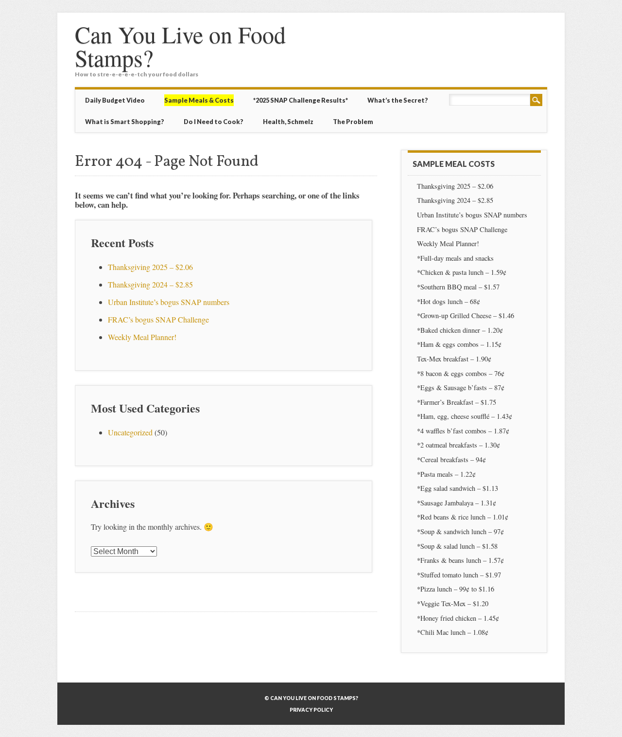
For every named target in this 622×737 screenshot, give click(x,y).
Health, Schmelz (288, 122)
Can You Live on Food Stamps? (180, 45)
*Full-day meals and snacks (455, 258)
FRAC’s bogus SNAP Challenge (158, 319)
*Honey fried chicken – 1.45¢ (458, 618)
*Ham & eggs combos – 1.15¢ (459, 344)
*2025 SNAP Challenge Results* (300, 100)
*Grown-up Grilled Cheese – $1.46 (465, 315)
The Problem (353, 122)
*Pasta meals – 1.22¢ (446, 474)
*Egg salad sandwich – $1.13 (457, 488)
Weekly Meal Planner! (142, 337)
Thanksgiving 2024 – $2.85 (151, 284)
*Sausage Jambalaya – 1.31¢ (456, 502)
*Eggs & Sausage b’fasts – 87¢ (460, 387)
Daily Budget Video (115, 100)
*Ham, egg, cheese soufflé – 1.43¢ (464, 416)
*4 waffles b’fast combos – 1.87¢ (463, 430)
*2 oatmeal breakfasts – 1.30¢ (458, 444)
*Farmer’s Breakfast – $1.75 (456, 402)
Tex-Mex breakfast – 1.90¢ (454, 358)
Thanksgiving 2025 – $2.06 (150, 267)
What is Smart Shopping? (124, 122)
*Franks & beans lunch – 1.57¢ (460, 560)
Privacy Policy (311, 710)
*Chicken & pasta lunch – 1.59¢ (461, 272)
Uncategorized (130, 432)
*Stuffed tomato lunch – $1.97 (459, 574)
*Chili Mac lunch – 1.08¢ (452, 632)
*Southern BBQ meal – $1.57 (458, 286)
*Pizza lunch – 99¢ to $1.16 (455, 588)
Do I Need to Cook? (213, 122)
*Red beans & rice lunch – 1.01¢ (462, 516)
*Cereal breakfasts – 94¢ (451, 459)
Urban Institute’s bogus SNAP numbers (168, 302)
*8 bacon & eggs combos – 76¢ (460, 373)
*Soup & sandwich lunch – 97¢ (460, 531)
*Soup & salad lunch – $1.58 (457, 546)
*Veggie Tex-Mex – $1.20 (452, 603)
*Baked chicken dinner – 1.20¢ (460, 330)
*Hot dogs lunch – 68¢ (448, 301)
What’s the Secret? (397, 100)
